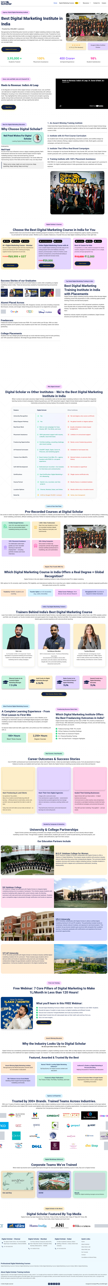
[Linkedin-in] (54, 1284)
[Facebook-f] (49, 1284)
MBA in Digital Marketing (81, 1266)
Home (55, 3)
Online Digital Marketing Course (47, 1266)
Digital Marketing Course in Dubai (65, 1266)
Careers (104, 3)
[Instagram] (52, 1284)
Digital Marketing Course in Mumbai (29, 1266)
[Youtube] (59, 1284)
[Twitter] (56, 1284)
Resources (86, 3)
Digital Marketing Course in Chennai (10, 1266)
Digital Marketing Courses (68, 3)
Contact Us (96, 3)
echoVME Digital (103, 1283)
